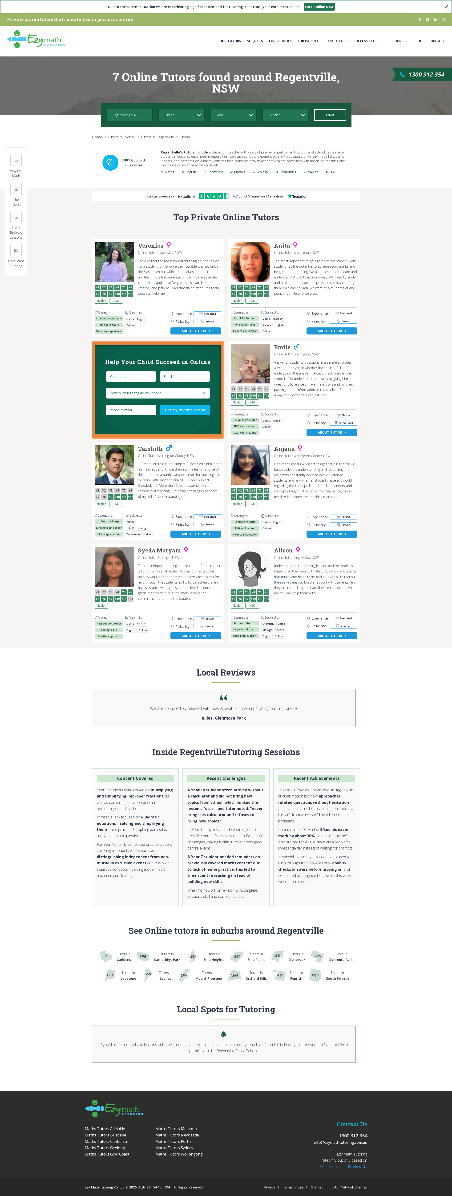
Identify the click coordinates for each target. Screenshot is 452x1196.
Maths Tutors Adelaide (105, 1128)
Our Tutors (230, 41)
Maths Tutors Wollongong (179, 1154)
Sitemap (317, 1187)
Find (330, 115)
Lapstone (128, 975)
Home (97, 137)
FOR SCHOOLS (280, 41)
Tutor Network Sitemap (349, 1187)
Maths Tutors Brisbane (105, 1135)
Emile (282, 347)
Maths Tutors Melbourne (178, 1128)
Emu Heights (213, 957)
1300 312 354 (426, 74)
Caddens (124, 957)
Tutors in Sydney (121, 137)
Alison (283, 550)
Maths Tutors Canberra (106, 1141)
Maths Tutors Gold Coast (107, 1154)
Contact (436, 41)
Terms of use (293, 1187)
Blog (417, 41)
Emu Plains (256, 957)
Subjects (255, 41)
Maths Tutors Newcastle (177, 1135)
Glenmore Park (340, 957)
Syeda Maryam (159, 550)
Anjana (284, 448)
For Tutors (337, 41)
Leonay (165, 975)
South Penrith (337, 975)
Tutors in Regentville (157, 137)
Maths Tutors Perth (173, 1141)
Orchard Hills (256, 975)
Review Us (357, 1166)
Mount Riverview (208, 975)
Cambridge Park (167, 957)
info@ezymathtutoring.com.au (340, 1142)
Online (184, 137)
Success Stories (368, 41)
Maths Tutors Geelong (105, 1147)
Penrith (296, 975)
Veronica (151, 245)
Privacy (269, 1187)
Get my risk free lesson (185, 409)
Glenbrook (296, 957)
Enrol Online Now (319, 6)
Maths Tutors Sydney (174, 1147)
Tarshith (150, 448)
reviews (330, 1166)
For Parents (309, 41)
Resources (397, 41)
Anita (282, 245)
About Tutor (194, 331)
